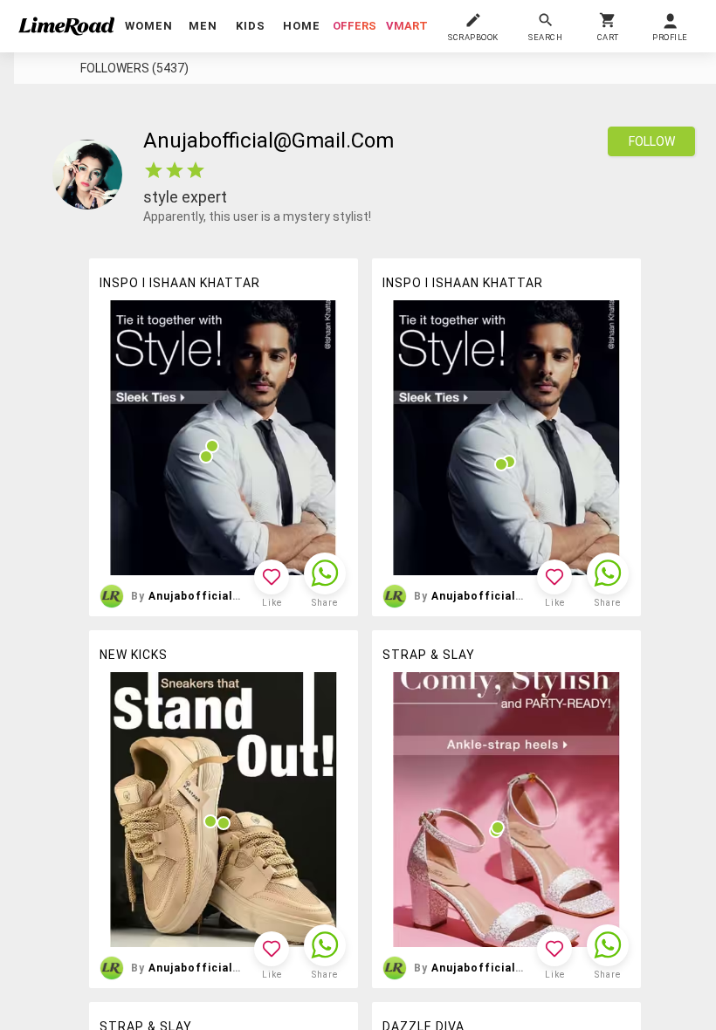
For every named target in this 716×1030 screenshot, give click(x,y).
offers (354, 25)
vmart (407, 25)
